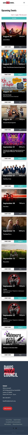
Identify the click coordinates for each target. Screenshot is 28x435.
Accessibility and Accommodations (13, 422)
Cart (12, 15)
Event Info (8, 47)
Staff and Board (7, 424)
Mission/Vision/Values (17, 424)
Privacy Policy (9, 419)
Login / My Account (21, 15)
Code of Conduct (17, 419)
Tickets (20, 74)
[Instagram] (16, 428)
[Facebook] (13, 428)
